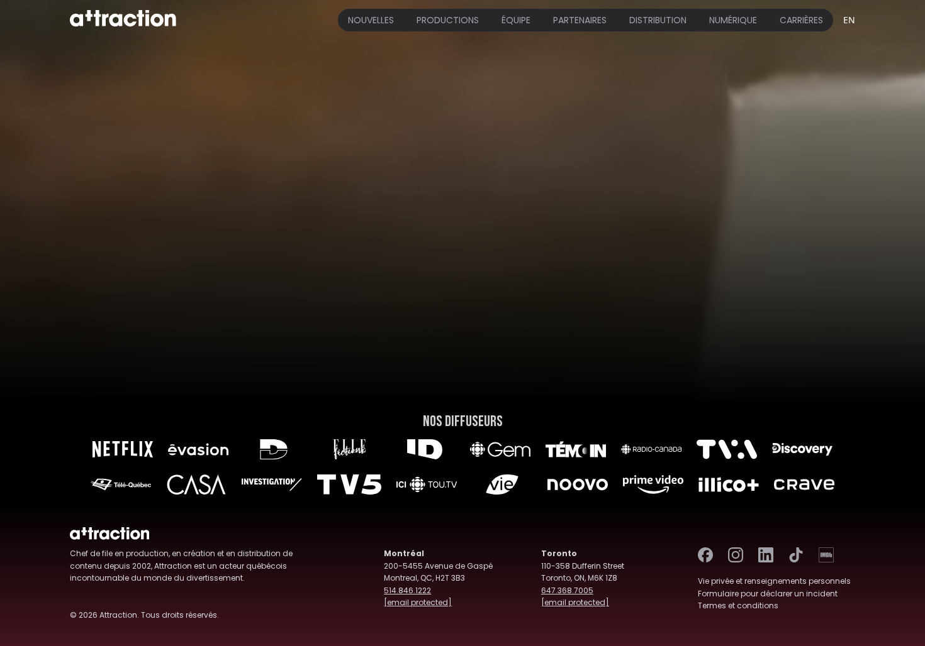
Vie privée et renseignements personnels (774, 581)
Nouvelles (371, 20)
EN (849, 20)
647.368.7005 (567, 590)
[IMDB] (826, 554)
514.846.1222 (407, 590)
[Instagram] (735, 554)
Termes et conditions (738, 605)
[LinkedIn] (765, 554)
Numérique (733, 20)
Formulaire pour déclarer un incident (768, 593)
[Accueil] (123, 20)
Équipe (516, 20)
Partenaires (580, 20)
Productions (448, 20)
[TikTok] (796, 554)
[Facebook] (705, 554)
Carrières (801, 20)
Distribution (658, 20)
